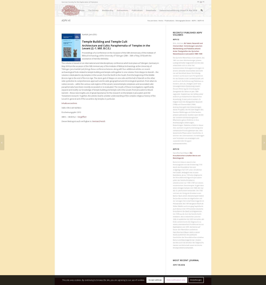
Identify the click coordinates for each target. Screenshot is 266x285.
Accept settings (155, 280)
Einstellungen (196, 280)
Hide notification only (176, 280)
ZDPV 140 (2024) (179, 265)
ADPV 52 (176, 39)
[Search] (201, 10)
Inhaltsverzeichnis (69, 103)
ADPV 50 (176, 149)
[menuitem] (81, 10)
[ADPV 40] (2, 142)
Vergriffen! (82, 117)
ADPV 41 (66, 20)
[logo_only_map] (71, 10)
